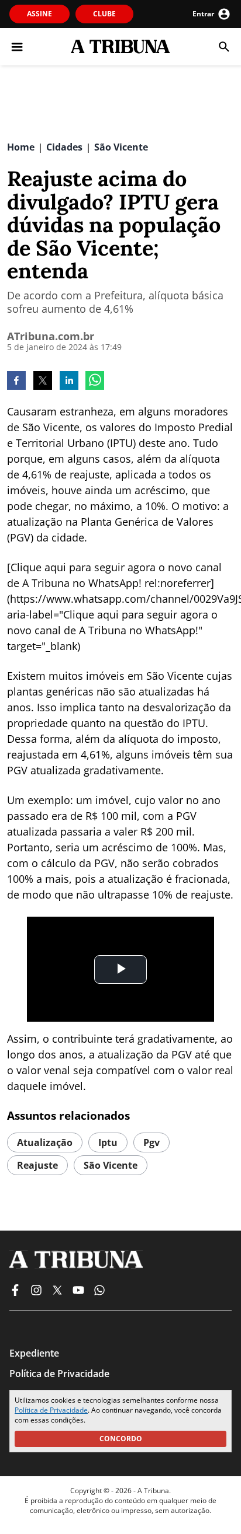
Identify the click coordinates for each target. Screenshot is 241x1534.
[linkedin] (69, 381)
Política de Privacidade (51, 1410)
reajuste (37, 1165)
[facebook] (16, 381)
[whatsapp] (94, 381)
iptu (108, 1142)
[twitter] (42, 381)
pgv (151, 1142)
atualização (45, 1142)
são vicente (110, 1165)
